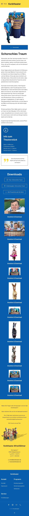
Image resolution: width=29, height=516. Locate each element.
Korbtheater (14, 3)
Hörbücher (17, 488)
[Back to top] (14, 513)
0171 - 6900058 (15, 456)
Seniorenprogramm (19, 486)
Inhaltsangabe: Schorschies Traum (15, 186)
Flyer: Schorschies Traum (16, 180)
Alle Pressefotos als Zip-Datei (16, 192)
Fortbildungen (5, 497)
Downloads (16, 47)
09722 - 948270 (15, 454)
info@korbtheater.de (15, 459)
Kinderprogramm (18, 483)
